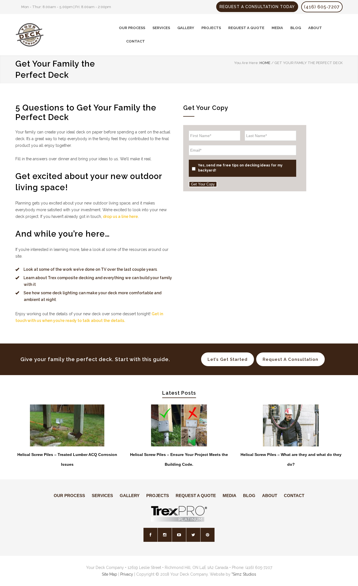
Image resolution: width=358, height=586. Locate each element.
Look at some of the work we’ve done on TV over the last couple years (90, 269)
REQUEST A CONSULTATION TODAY (257, 6)
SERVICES (161, 28)
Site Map (109, 574)
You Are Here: (246, 63)
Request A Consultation (290, 359)
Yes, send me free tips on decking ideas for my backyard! (240, 167)
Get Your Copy (203, 184)
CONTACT (135, 41)
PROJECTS (211, 28)
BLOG (295, 28)
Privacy (126, 574)
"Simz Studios (244, 574)
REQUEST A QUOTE (246, 28)
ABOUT (315, 28)
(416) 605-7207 (322, 7)
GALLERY (185, 28)
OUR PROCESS (132, 28)
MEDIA (277, 28)
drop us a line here (120, 216)
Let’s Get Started (228, 359)
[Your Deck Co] (67, 35)
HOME (265, 63)
